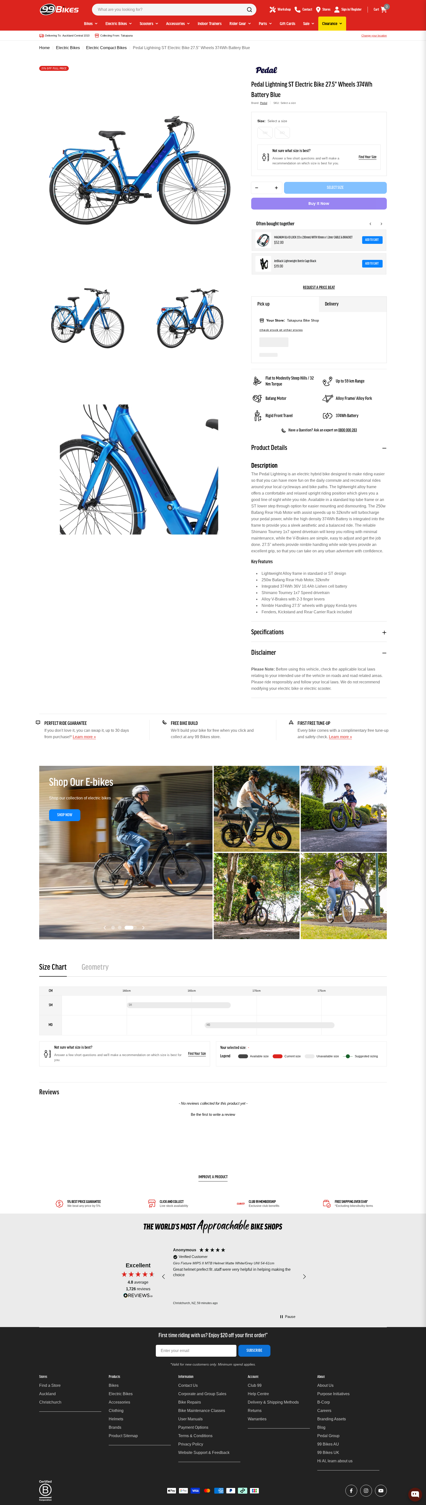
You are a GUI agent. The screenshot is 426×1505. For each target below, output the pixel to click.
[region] (234, 1276)
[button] (117, 927)
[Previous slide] (105, 928)
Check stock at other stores (281, 330)
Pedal (263, 102)
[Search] (249, 10)
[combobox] (174, 10)
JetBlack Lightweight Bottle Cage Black (295, 261)
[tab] (53, 969)
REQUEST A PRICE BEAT (319, 288)
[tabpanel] (213, 1026)
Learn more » (84, 737)
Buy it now (318, 203)
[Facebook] (351, 1491)
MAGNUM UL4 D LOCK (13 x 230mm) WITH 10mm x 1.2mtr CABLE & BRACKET (313, 237)
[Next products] (381, 223)
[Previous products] (370, 223)
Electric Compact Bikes (106, 48)
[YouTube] (381, 1491)
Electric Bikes (68, 48)
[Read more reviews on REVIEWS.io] (138, 1296)
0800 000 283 (347, 430)
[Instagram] (366, 1491)
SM (265, 133)
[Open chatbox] (415, 1495)
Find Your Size (367, 157)
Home (44, 48)
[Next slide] (143, 928)
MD (282, 133)
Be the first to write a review (213, 1114)
